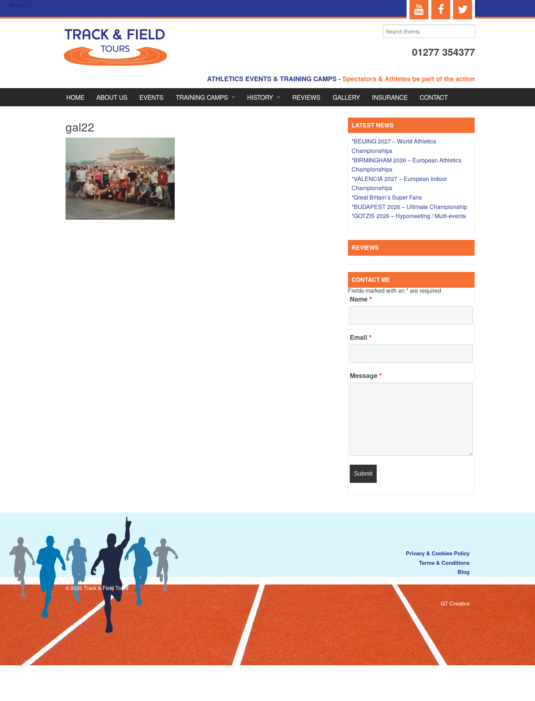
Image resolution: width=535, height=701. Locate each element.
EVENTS (151, 97)
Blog (463, 572)
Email (361, 337)
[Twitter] (462, 9)
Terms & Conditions (444, 563)
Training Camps (202, 97)
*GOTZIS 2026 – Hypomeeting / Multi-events (409, 216)
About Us (111, 97)
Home (75, 97)
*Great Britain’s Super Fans (387, 197)
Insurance (390, 97)
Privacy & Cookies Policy (437, 553)
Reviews (306, 97)
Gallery (346, 97)
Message (366, 375)
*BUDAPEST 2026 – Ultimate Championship (409, 206)
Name (361, 299)
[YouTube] (418, 9)
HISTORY (260, 97)
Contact (434, 97)
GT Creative (455, 603)
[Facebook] (440, 9)
